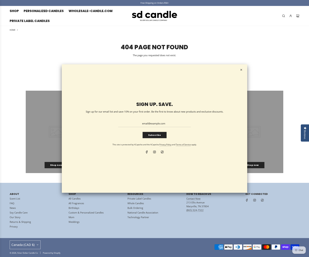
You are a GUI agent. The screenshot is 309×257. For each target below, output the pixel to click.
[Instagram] (154, 152)
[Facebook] (146, 152)
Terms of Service (183, 144)
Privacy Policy (165, 144)
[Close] (241, 69)
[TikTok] (162, 152)
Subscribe (154, 135)
